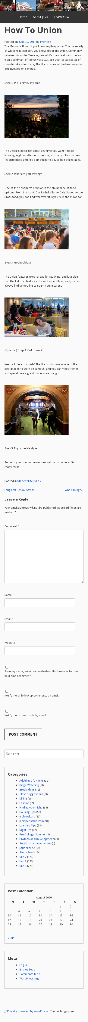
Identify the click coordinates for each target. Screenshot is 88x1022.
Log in (23, 965)
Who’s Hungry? (74, 490)
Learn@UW (61, 17)
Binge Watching (29, 785)
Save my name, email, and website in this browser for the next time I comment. (41, 673)
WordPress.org (29, 978)
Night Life (25, 830)
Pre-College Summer (32, 834)
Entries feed (27, 969)
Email (8, 619)
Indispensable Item (31, 821)
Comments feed (29, 974)
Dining (23, 798)
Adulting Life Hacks (31, 780)
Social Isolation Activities (35, 843)
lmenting (45, 42)
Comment (11, 526)
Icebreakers (27, 816)
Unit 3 (22, 861)
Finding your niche (31, 807)
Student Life (25, 481)
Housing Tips (27, 812)
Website (9, 643)
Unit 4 (22, 866)
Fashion (24, 803)
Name (9, 595)
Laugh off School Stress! (19, 490)
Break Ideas (27, 789)
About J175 (40, 17)
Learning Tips (27, 825)
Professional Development (36, 839)
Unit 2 (37, 481)
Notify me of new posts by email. (25, 715)
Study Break (27, 852)
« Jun (11, 938)
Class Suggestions (31, 794)
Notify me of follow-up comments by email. (31, 695)
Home (23, 17)
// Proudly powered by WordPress (26, 1011)
